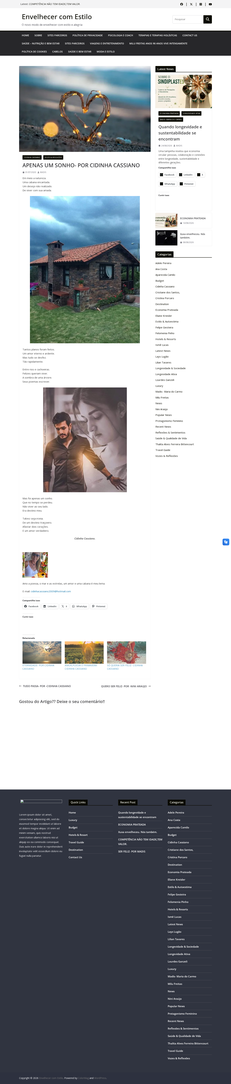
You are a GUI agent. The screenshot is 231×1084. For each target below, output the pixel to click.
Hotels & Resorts (165, 339)
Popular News (163, 415)
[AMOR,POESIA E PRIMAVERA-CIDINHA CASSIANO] (84, 652)
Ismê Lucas (162, 344)
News (158, 403)
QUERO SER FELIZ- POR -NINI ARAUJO (124, 686)
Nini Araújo (161, 409)
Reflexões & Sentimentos (170, 432)
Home (25, 35)
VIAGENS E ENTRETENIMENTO (107, 43)
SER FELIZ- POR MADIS (131, 851)
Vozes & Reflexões (53, 157)
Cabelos (57, 51)
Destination (162, 304)
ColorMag (83, 1078)
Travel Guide (162, 450)
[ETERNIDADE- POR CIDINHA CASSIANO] (41, 652)
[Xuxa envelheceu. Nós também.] (166, 238)
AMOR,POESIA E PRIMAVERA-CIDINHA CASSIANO (81, 667)
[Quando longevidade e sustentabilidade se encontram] (183, 91)
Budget (159, 280)
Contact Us (189, 35)
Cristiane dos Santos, (167, 292)
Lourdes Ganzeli (164, 380)
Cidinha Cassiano (32, 157)
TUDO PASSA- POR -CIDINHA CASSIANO (47, 686)
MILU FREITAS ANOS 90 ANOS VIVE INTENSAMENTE (158, 43)
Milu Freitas (162, 397)
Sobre (38, 35)
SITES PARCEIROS (57, 35)
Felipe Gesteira (164, 327)
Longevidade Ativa (191, 113)
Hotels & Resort (78, 835)
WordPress (100, 1078)
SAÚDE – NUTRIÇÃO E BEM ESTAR (41, 43)
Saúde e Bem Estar (79, 51)
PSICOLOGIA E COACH (120, 35)
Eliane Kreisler (163, 315)
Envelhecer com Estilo (57, 16)
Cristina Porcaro (164, 298)
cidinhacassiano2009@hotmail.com (51, 591)
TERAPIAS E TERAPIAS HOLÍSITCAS (157, 35)
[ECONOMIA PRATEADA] (166, 220)
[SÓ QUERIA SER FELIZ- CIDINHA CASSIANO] (126, 652)
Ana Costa (161, 269)
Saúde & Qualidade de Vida (171, 438)
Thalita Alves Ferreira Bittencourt (174, 444)
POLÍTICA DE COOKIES (34, 51)
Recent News (163, 426)
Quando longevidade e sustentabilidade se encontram (180, 133)
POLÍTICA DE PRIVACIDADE (88, 35)
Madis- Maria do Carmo (171, 119)
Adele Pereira (163, 263)
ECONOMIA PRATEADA (193, 218)
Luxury (159, 385)
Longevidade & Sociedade (170, 368)
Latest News (162, 350)
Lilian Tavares (163, 362)
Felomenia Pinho (164, 333)
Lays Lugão (162, 356)
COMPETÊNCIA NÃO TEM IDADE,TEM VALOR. (54, 4)
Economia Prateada (169, 113)
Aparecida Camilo (165, 274)
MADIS (43, 172)
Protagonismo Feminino (169, 420)
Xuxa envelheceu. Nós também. (192, 235)
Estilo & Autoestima (166, 321)
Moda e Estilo (106, 51)
